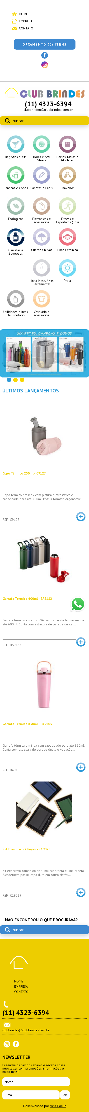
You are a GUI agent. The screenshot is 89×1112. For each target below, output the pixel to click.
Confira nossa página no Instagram (44, 64)
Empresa (26, 21)
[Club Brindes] (44, 97)
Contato (26, 28)
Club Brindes (18, 962)
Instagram (7, 1044)
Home (23, 14)
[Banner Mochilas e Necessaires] (44, 353)
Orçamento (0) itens (45, 44)
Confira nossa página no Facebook (44, 55)
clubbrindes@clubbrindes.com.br (48, 110)
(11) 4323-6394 (48, 103)
